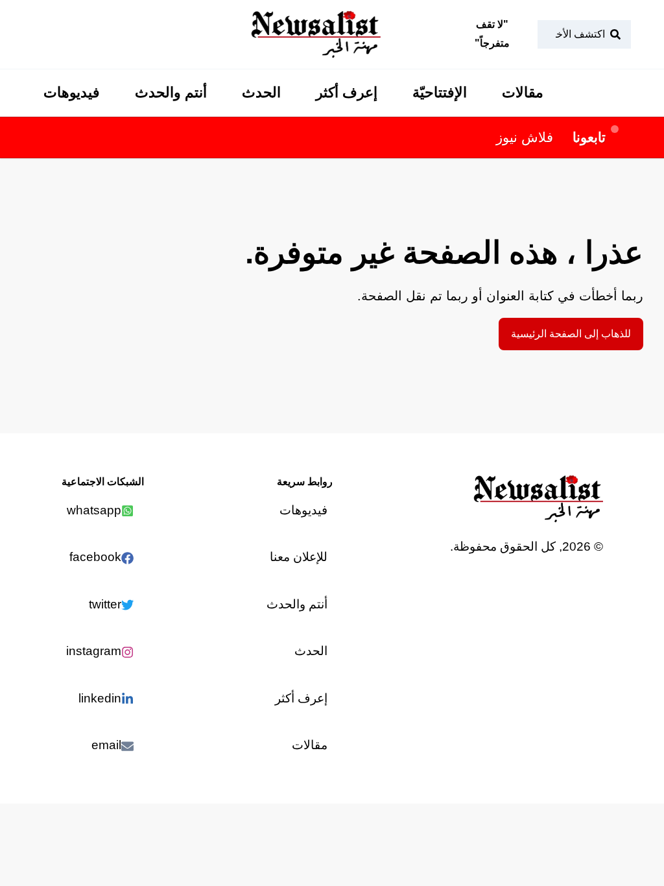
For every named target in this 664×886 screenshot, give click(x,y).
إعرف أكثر (346, 92)
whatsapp (94, 510)
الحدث (261, 92)
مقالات (522, 92)
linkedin (99, 698)
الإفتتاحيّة (439, 92)
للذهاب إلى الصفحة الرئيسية (571, 333)
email (106, 745)
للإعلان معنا (298, 557)
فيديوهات (71, 92)
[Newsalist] (316, 34)
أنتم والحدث (171, 92)
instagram (93, 651)
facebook (95, 557)
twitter (105, 604)
